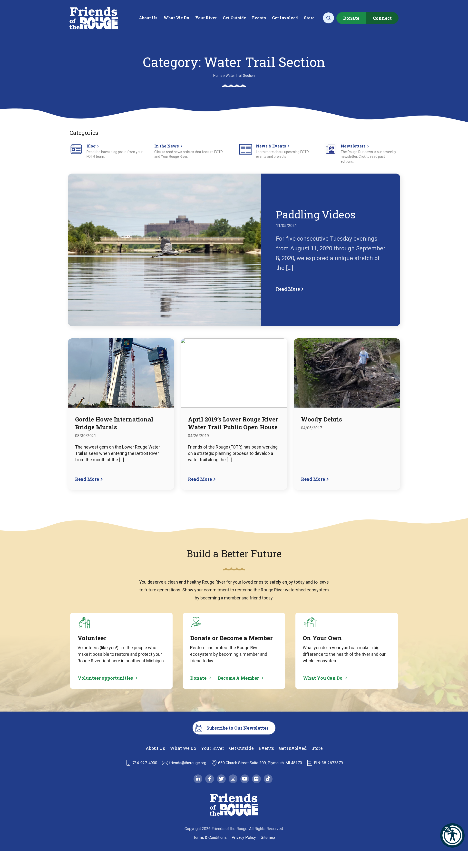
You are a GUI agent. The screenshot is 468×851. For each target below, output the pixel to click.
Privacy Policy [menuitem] (244, 837)
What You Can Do (322, 678)
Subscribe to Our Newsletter (237, 728)
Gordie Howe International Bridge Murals (114, 423)
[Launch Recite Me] (452, 835)
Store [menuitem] (309, 17)
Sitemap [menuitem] (268, 837)
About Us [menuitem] (148, 17)
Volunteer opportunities (105, 678)
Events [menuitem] (259, 17)
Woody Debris (321, 419)
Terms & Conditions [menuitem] (210, 837)
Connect (382, 18)
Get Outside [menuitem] (234, 17)
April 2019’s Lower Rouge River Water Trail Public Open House (233, 423)
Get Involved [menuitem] (285, 17)
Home (218, 76)
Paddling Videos (315, 214)
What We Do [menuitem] (176, 17)
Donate (351, 18)
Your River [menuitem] (206, 17)
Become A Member (238, 678)
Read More (288, 289)
